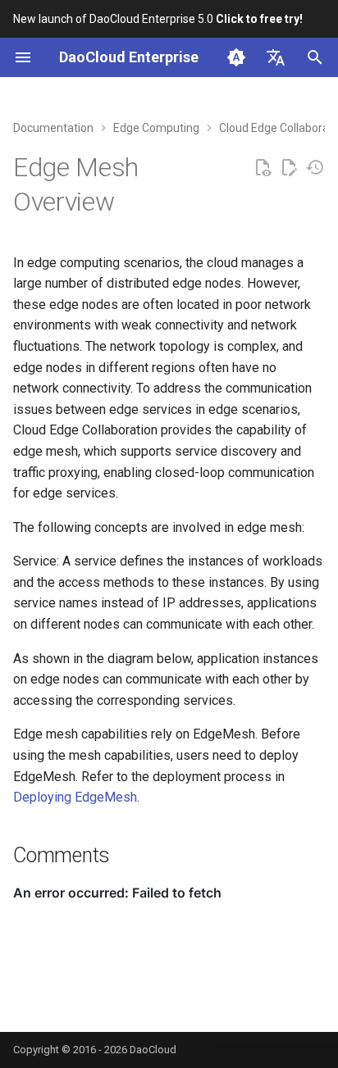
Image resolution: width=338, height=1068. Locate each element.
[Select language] (275, 57)
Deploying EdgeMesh (75, 797)
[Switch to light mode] (236, 57)
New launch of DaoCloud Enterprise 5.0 (158, 18)
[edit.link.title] (289, 168)
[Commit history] (315, 168)
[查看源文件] (262, 168)
